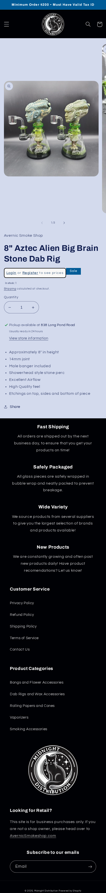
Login (11, 273)
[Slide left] (41, 222)
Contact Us (20, 649)
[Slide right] (64, 222)
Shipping (10, 288)
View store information (28, 338)
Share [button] (15, 407)
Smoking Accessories (28, 729)
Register (30, 273)
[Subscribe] (90, 866)
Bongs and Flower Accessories (37, 682)
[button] (6, 24)
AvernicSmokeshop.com (33, 836)
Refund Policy (22, 615)
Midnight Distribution (46, 891)
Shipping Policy (23, 626)
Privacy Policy (22, 603)
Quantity (11, 297)
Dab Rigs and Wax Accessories (37, 694)
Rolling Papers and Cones (32, 706)
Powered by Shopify (70, 891)
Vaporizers (19, 717)
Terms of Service (24, 638)
